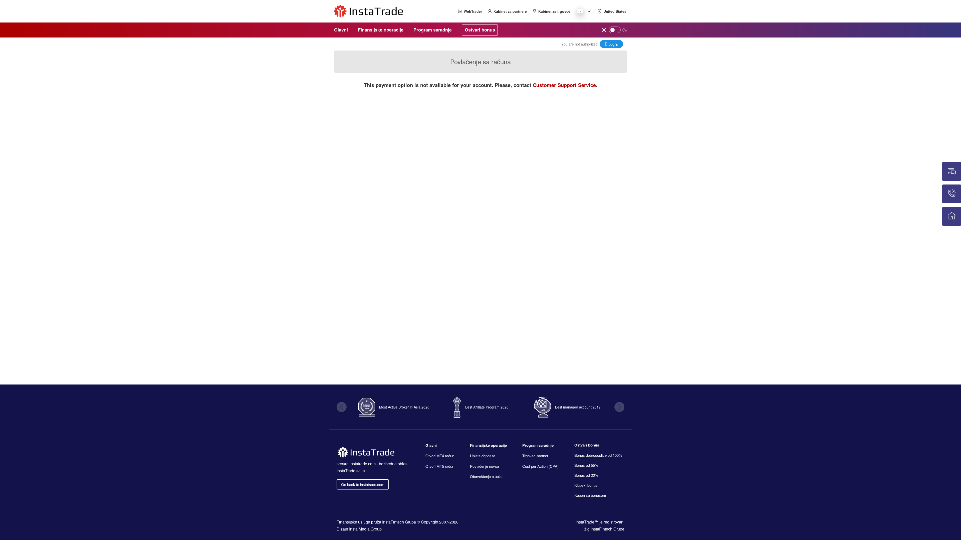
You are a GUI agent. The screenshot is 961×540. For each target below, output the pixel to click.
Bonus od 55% (586, 465)
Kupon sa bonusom (590, 495)
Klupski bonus (585, 485)
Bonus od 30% (586, 475)
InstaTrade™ (587, 522)
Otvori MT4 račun (439, 455)
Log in (613, 44)
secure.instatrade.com (356, 463)
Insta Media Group (365, 529)
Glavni (431, 445)
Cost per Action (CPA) (540, 466)
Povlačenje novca (484, 466)
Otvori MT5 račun (439, 466)
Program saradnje (538, 445)
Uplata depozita (482, 455)
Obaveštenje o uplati (486, 476)
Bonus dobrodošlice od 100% (598, 455)
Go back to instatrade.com (362, 484)
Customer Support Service (564, 84)
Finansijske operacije (488, 445)
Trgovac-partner (535, 455)
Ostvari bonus (586, 445)
